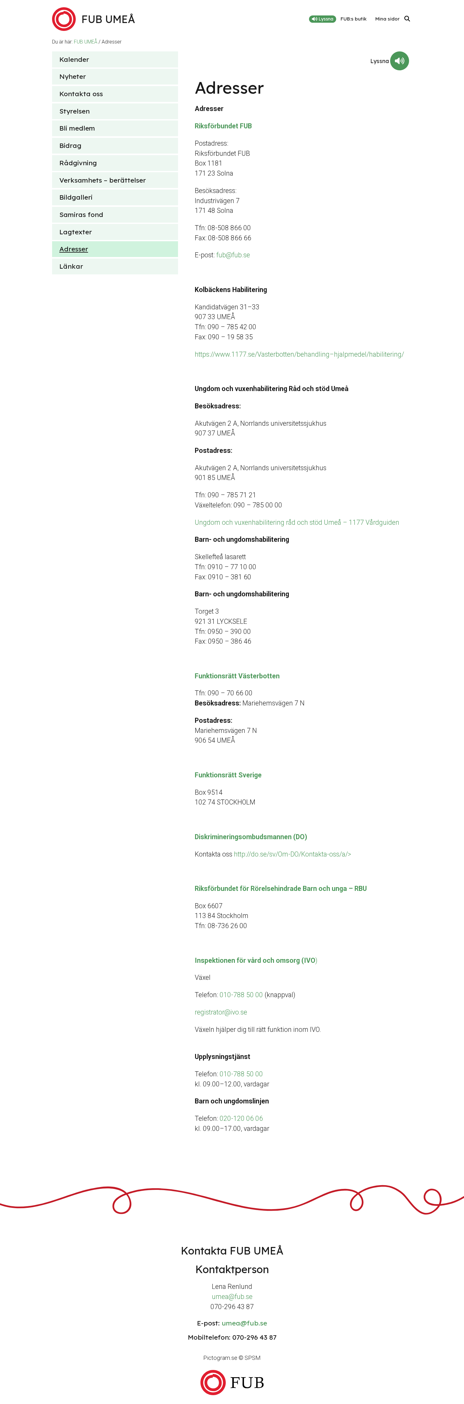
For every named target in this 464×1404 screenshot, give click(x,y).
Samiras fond (81, 214)
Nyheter (72, 76)
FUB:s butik (353, 19)
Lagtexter (75, 232)
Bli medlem (77, 128)
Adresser (73, 249)
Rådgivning (78, 163)
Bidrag (70, 145)
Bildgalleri (75, 197)
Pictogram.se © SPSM (232, 1357)
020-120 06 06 (241, 1118)
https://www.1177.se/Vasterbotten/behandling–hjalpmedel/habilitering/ (299, 354)
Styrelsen (74, 111)
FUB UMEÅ (85, 42)
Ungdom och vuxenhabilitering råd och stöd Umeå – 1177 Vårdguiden (297, 522)
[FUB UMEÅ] (232, 1382)
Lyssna (325, 19)
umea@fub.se (232, 1297)
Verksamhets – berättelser (102, 180)
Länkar (71, 266)
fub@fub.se (233, 255)
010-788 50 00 (242, 995)
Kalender (74, 59)
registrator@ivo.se (221, 1012)
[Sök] (407, 19)
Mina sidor (387, 19)
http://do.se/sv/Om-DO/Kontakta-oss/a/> (292, 854)
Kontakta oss (81, 94)
